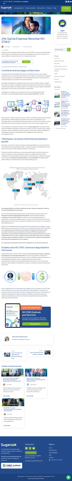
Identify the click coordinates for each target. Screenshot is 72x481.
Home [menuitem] (50, 447)
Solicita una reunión (31, 452)
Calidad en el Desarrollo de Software (60, 69)
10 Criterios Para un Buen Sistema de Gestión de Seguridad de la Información (12, 379)
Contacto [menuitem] (51, 457)
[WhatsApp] (68, 477)
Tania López (15, 336)
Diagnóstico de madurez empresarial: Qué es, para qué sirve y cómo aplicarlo (65, 103)
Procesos (56, 79)
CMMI (56, 73)
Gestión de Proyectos (59, 76)
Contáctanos (66, 9)
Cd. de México (17, 1)
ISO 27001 (5, 50)
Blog (55, 8)
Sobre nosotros (41, 8)
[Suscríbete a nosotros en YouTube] (33, 448)
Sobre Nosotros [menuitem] (53, 450)
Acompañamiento (19, 8)
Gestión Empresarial (59, 60)
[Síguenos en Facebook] (30, 448)
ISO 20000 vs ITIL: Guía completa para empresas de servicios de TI (65, 113)
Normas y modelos (30, 8)
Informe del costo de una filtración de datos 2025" (31, 228)
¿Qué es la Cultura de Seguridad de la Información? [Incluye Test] (36, 379)
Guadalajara (25, 1)
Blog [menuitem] (50, 455)
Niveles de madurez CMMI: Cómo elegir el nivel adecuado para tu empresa (65, 94)
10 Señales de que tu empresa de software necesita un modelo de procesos (65, 121)
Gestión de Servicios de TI (60, 66)
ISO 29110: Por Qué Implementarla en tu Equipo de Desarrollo (13, 409)
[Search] (69, 49)
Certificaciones (58, 81)
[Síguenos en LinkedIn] (26, 448)
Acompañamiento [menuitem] (53, 452)
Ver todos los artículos (61, 128)
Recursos (49, 8)
